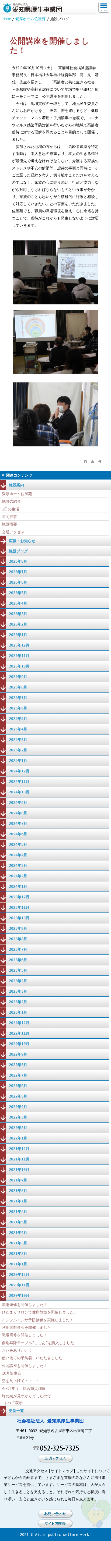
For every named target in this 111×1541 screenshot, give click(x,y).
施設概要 (9, 524)
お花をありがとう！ (19, 1350)
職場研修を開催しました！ (24, 1304)
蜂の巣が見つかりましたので (26, 1396)
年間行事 (9, 516)
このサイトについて (93, 1471)
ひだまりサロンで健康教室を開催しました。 (39, 1312)
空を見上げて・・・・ (21, 1381)
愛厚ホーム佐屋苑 (30, 19)
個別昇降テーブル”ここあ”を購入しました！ (40, 1343)
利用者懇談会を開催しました (26, 1327)
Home (6, 19)
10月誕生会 (11, 1373)
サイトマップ (62, 1471)
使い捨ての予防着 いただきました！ (34, 1358)
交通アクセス (13, 532)
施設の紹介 (11, 501)
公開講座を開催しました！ (24, 1366)
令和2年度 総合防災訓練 (24, 1388)
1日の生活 (10, 509)
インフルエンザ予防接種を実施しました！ (38, 1320)
